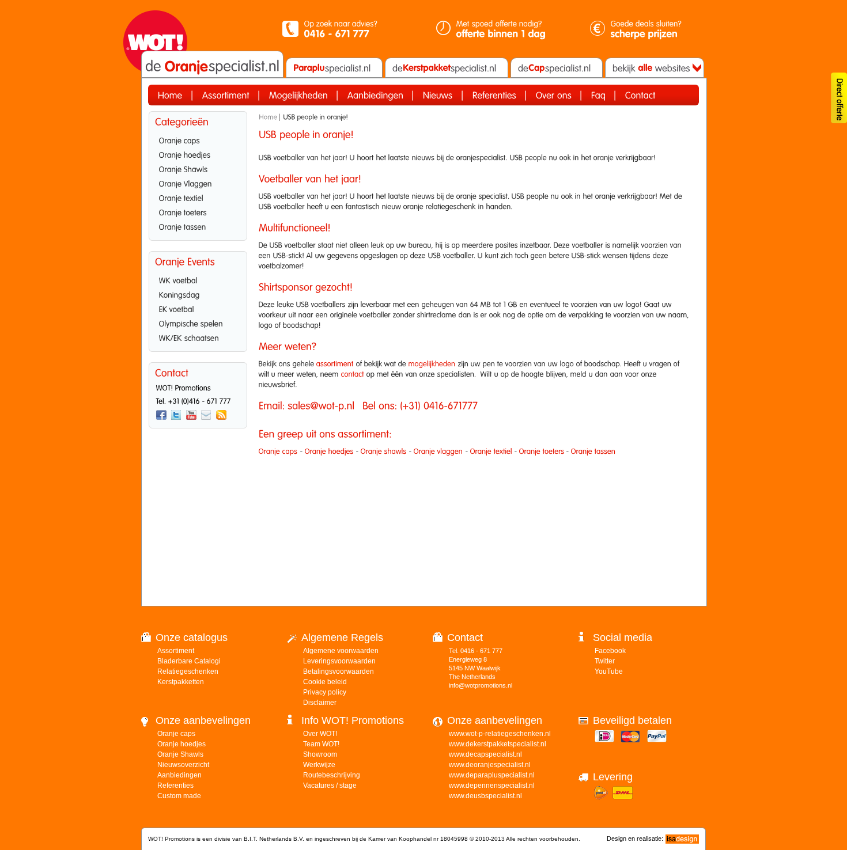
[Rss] (221, 415)
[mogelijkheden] (432, 363)
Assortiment (175, 651)
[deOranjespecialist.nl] (212, 66)
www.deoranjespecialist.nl (490, 765)
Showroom (320, 754)
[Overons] (554, 95)
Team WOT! (321, 744)
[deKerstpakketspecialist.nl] (446, 67)
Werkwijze (319, 765)
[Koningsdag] (198, 294)
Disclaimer (319, 703)
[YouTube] (191, 415)
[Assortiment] (226, 95)
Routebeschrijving (331, 775)
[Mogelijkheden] (298, 95)
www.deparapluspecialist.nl (492, 775)
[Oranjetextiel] (198, 197)
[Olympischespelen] (198, 322)
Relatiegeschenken (187, 671)
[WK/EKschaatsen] (198, 337)
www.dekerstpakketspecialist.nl (497, 744)
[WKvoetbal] (198, 279)
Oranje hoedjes (181, 744)
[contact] (352, 374)
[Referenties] (494, 95)
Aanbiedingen (179, 775)
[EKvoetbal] (198, 308)
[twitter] (176, 415)
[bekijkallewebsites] (653, 67)
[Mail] (206, 415)
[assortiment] (335, 363)
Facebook (610, 651)
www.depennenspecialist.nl (492, 785)
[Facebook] (161, 415)
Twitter (605, 661)
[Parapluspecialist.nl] (334, 67)
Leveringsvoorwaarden (339, 661)
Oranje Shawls (180, 754)
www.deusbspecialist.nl (485, 796)
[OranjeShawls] (198, 168)
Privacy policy (324, 692)
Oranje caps (176, 734)
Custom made (179, 796)
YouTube (609, 671)
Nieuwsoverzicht (183, 765)
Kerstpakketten (180, 682)
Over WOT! (320, 734)
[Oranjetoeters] (198, 211)
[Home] (170, 95)
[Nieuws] (438, 95)
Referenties (175, 785)
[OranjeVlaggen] (198, 182)
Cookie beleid (325, 682)
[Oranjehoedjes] (198, 154)
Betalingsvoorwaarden (338, 671)
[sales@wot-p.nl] (321, 406)
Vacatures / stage (330, 785)
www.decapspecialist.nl (485, 754)
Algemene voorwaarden (341, 651)
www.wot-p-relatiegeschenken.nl (500, 734)
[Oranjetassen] (198, 226)
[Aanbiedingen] (375, 95)
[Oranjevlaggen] (438, 451)
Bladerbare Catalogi (189, 661)
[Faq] (598, 95)
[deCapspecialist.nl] (556, 67)
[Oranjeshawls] (384, 451)
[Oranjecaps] (198, 139)
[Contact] (640, 95)
